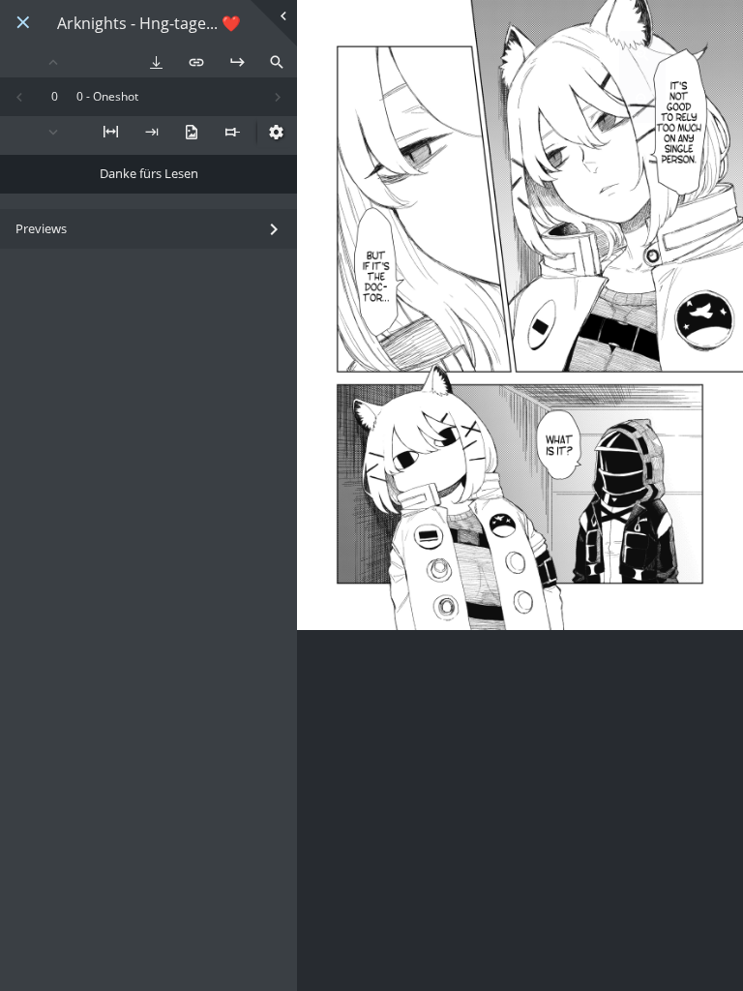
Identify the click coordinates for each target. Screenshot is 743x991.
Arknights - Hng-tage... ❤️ (149, 24)
